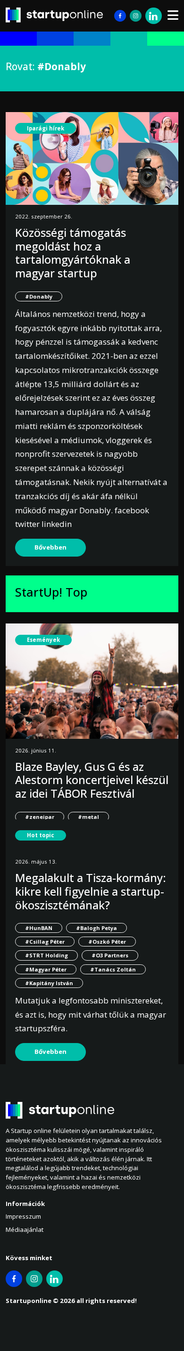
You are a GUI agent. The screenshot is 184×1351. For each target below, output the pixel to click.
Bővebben (50, 547)
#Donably (38, 296)
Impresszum (23, 1216)
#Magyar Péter (46, 969)
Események (43, 639)
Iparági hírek (45, 128)
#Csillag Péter (45, 941)
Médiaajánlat (24, 1229)
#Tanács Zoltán (113, 969)
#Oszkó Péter (107, 941)
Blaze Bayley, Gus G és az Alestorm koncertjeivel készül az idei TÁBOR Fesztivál (91, 780)
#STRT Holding (46, 955)
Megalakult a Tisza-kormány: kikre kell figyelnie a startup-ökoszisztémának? (90, 891)
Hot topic (40, 835)
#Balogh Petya (96, 927)
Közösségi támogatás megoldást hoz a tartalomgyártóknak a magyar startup (72, 253)
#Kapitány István (49, 983)
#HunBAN (38, 927)
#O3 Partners (110, 955)
